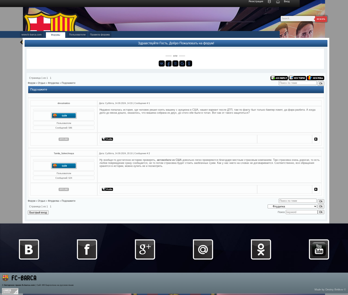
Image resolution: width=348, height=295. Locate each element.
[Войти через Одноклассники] (189, 63)
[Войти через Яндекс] (175, 63)
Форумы (55, 34)
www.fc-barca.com (31, 34)
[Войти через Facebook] (169, 63)
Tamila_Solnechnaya (64, 153)
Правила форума (100, 34)
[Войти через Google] (182, 63)
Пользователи (77, 34)
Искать (321, 19)
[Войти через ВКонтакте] (162, 63)
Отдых (41, 83)
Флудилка (53, 83)
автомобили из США (169, 159)
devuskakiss (64, 103)
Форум (31, 83)
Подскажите (69, 83)
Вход (287, 1)
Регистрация (256, 1)
